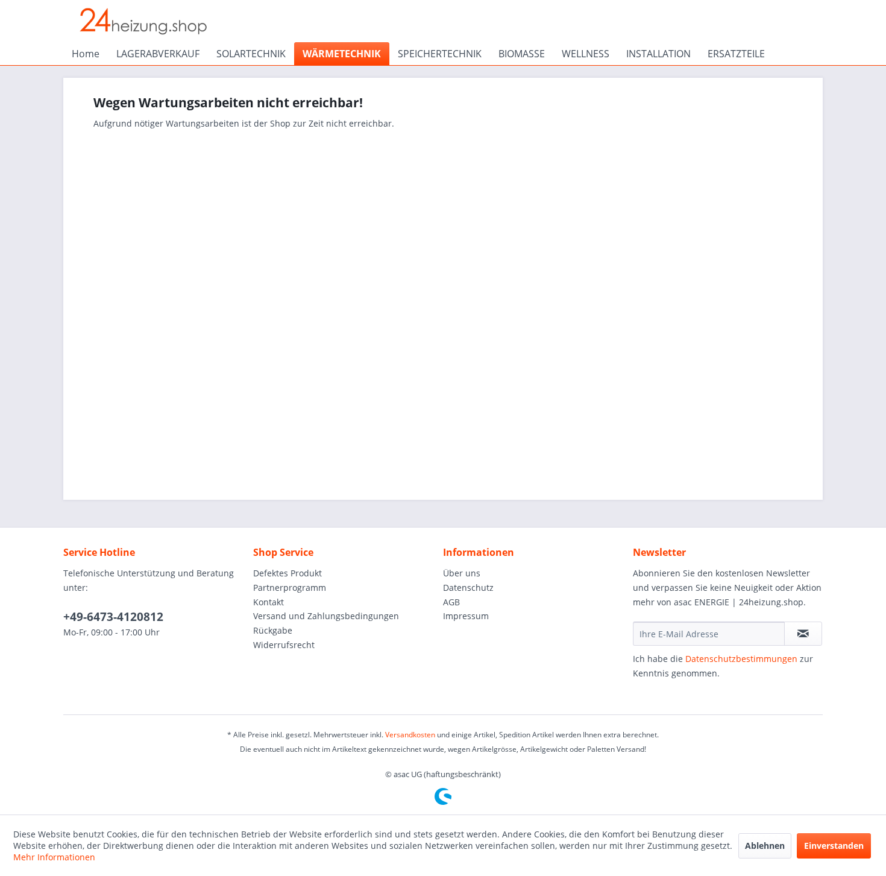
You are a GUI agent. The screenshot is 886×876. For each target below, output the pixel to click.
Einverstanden (834, 845)
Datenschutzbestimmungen (741, 658)
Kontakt (268, 602)
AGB (451, 602)
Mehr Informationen (54, 857)
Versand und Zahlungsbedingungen (326, 616)
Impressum (466, 616)
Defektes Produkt (287, 573)
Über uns (461, 573)
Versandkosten (410, 734)
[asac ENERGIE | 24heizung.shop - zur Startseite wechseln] (142, 21)
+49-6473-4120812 (113, 617)
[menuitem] (85, 53)
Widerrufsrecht (284, 645)
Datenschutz (468, 587)
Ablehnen (765, 845)
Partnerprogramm (289, 587)
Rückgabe (272, 630)
